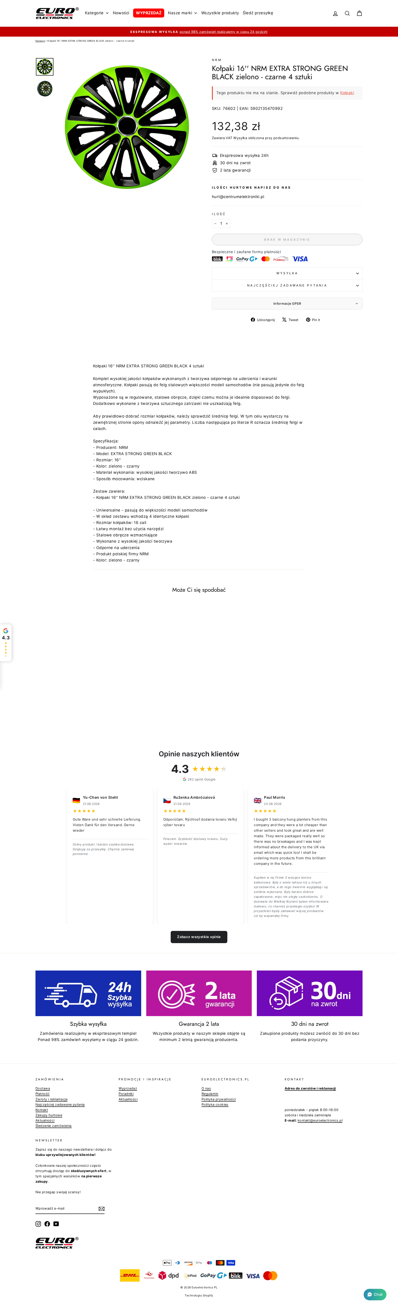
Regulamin (210, 1094)
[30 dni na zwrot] (310, 993)
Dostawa (42, 1088)
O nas (206, 1088)
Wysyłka (240, 138)
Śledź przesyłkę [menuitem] (258, 13)
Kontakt (41, 1110)
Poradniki (126, 1094)
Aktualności (45, 1120)
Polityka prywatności (219, 1099)
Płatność (42, 1094)
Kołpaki (347, 93)
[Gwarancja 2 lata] (199, 993)
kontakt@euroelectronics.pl (320, 1120)
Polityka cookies (215, 1104)
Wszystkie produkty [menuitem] (220, 13)
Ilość (219, 214)
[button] (375, 1294)
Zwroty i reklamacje (51, 1099)
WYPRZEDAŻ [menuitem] (149, 13)
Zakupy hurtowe (48, 1115)
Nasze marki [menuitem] (180, 13)
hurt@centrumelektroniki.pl (238, 196)
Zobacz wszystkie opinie (199, 937)
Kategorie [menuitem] (94, 13)
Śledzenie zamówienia (53, 1126)
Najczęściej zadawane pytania (287, 285)
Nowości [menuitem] (121, 13)
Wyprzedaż (128, 1088)
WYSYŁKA (287, 273)
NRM (217, 60)
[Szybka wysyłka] (88, 993)
